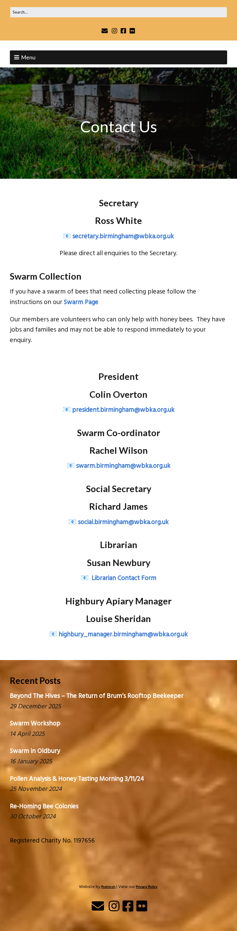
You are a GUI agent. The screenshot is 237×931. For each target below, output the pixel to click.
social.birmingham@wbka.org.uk (123, 522)
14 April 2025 (27, 734)
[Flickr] (132, 30)
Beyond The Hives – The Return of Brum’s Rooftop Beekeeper (97, 696)
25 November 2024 (36, 789)
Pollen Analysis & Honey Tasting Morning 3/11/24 (77, 779)
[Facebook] (123, 30)
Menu (28, 57)
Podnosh (108, 887)
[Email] (105, 30)
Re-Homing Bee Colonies (44, 806)
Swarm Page (81, 302)
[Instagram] (114, 30)
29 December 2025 (35, 706)
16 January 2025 (31, 762)
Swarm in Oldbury (35, 751)
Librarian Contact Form (123, 578)
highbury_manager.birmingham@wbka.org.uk (123, 634)
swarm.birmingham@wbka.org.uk (123, 466)
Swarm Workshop (35, 724)
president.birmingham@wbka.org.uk (123, 410)
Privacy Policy (146, 887)
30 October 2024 (33, 817)
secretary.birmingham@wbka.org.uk (123, 236)
